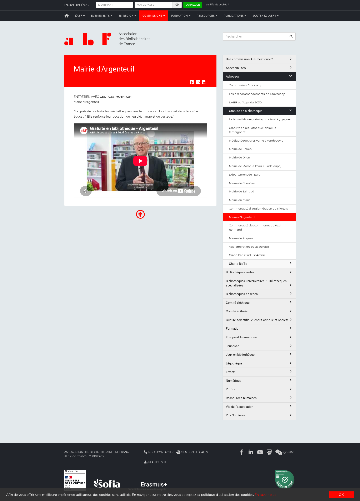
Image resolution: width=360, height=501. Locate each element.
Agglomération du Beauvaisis (249, 246)
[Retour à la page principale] (66, 15)
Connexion (193, 4)
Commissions (152, 15)
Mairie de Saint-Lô (241, 191)
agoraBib (288, 452)
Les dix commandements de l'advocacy (257, 93)
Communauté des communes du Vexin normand (255, 227)
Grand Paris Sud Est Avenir (247, 255)
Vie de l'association (239, 407)
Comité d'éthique (238, 303)
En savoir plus (265, 495)
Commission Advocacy (245, 85)
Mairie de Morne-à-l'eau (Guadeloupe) (255, 166)
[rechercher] (291, 36)
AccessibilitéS (236, 68)
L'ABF (79, 15)
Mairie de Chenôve (242, 183)
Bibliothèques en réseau (242, 294)
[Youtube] (260, 452)
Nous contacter (161, 452)
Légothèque (234, 363)
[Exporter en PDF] (204, 82)
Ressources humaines (241, 398)
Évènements (100, 15)
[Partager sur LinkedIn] (198, 82)
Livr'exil (231, 372)
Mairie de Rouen (240, 149)
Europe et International (242, 337)
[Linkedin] (251, 452)
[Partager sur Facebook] (191, 82)
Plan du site (157, 462)
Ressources (206, 15)
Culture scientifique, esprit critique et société (257, 320)
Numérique (233, 381)
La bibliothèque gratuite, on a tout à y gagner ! (260, 119)
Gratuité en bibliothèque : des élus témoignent (252, 130)
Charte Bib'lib (238, 264)
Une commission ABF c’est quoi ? (249, 59)
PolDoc (231, 389)
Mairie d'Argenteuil (242, 217)
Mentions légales (194, 452)
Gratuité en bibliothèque (245, 111)
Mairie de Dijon (239, 157)
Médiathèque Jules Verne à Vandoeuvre (256, 140)
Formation (179, 15)
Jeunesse (232, 346)
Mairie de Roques (241, 238)
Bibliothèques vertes (240, 272)
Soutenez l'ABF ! (264, 15)
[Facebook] (241, 452)
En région (126, 15)
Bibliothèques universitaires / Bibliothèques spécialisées (256, 283)
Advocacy (232, 76)
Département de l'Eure (244, 174)
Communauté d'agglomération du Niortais (258, 208)
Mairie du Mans (239, 200)
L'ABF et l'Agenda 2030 (245, 102)
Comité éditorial (237, 311)
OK (341, 495)
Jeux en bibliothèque (240, 355)
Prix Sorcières (235, 415)
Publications (234, 15)
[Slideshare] (269, 452)
